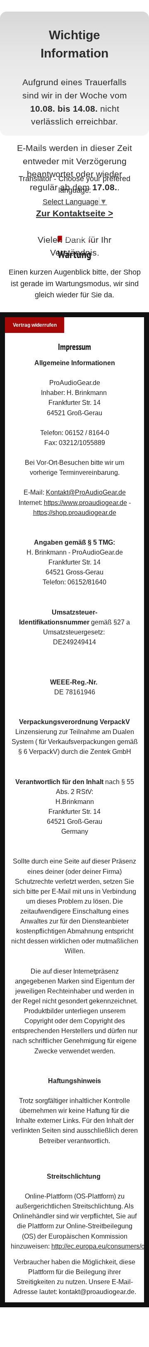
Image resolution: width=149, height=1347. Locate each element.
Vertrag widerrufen (35, 325)
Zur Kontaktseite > (74, 213)
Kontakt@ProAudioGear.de (86, 492)
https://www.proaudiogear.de (85, 502)
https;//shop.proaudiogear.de (74, 512)
